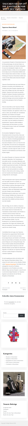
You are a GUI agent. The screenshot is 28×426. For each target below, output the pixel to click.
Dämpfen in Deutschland (11, 358)
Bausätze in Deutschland (8, 24)
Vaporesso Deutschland (10, 264)
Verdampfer (4, 289)
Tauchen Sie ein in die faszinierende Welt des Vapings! (14, 6)
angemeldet (11, 301)
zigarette (15, 30)
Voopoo (5, 411)
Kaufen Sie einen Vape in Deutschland (11, 413)
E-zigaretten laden (7, 407)
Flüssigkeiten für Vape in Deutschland (14, 360)
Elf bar (24, 289)
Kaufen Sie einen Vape (8, 414)
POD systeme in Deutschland (12, 362)
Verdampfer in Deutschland (12, 364)
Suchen (5, 312)
